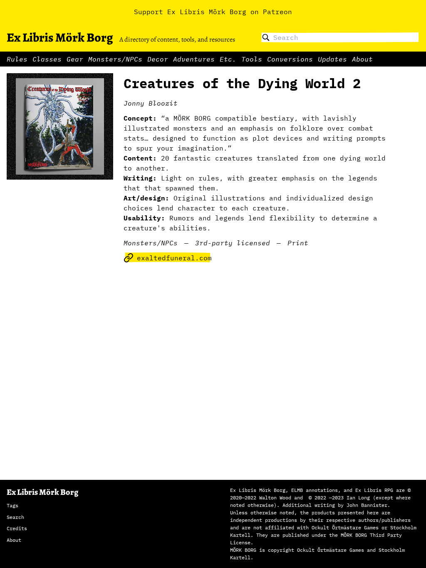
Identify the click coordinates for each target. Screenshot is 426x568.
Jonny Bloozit (151, 103)
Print (297, 243)
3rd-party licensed (232, 243)
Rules (17, 59)
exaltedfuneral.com (174, 258)
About (362, 59)
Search (15, 517)
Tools (251, 59)
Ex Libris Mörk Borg (60, 37)
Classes (47, 59)
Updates (332, 59)
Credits (17, 528)
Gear (75, 59)
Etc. (228, 59)
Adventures (194, 59)
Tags (12, 505)
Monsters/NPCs (115, 59)
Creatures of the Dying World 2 (242, 83)
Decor (157, 59)
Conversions (290, 59)
